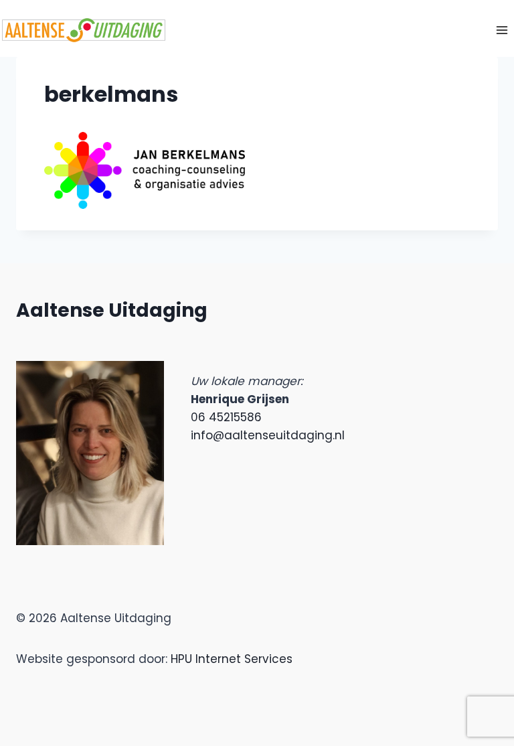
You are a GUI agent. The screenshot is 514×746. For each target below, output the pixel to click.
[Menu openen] (501, 29)
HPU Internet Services (231, 659)
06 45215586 (226, 417)
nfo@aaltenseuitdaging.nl (269, 435)
